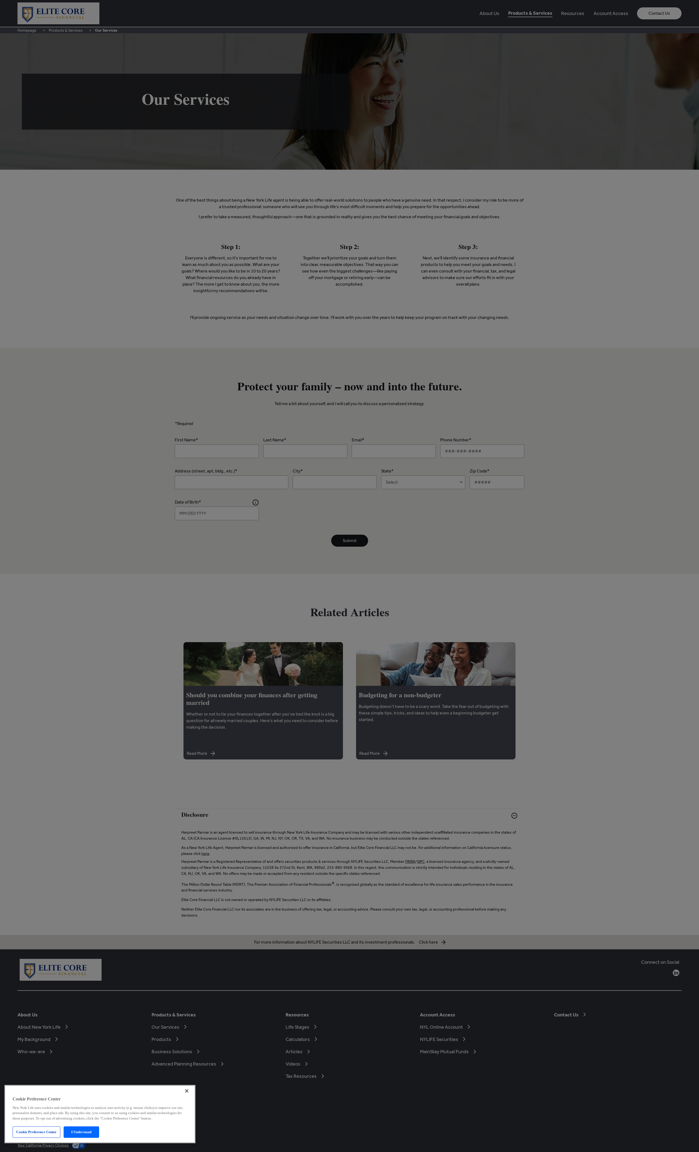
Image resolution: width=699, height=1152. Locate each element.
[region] (100, 1114)
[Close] (187, 1091)
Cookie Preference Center (36, 1132)
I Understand (81, 1132)
